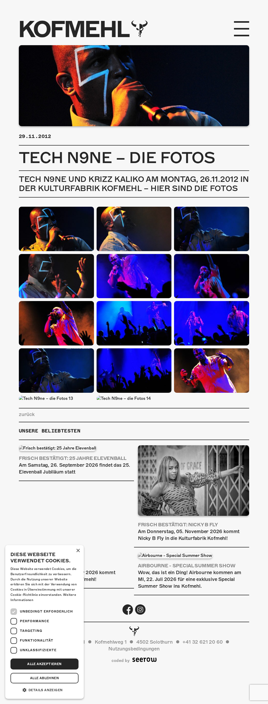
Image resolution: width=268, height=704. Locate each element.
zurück (27, 414)
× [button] (78, 551)
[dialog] (44, 622)
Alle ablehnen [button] (44, 678)
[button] (44, 690)
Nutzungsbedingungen (134, 649)
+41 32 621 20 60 (202, 642)
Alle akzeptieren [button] (44, 664)
